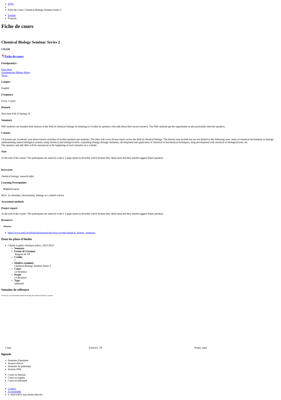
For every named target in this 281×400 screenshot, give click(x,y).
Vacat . (4, 75)
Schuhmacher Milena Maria (15, 72)
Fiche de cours (14, 56)
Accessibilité (14, 391)
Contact (12, 388)
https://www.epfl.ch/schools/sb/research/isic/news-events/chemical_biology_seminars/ (51, 232)
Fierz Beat (6, 69)
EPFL (11, 4)
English (12, 15)
